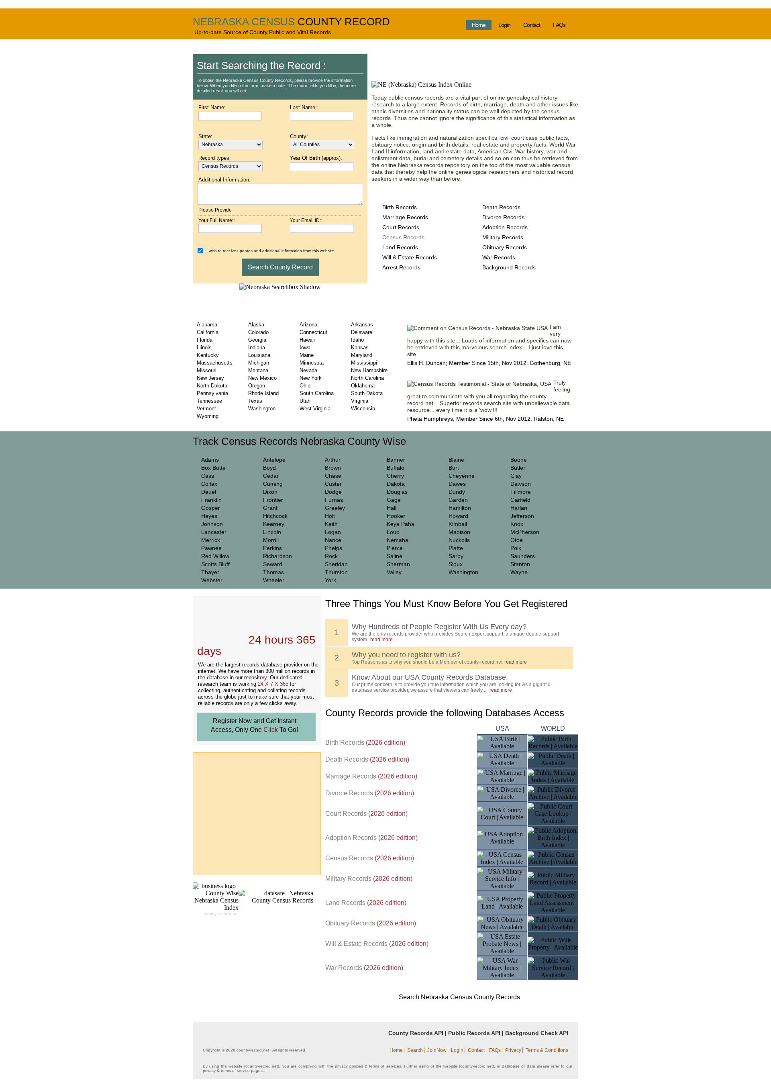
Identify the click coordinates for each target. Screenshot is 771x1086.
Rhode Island (263, 393)
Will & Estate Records (409, 257)
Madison (459, 532)
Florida (204, 340)
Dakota (396, 484)
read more (381, 639)
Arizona (308, 325)
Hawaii (307, 340)
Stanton (520, 564)
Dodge (333, 492)
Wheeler (273, 580)
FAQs (559, 25)
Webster (211, 580)
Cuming (273, 484)
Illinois (204, 347)
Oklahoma (363, 386)
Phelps (333, 548)
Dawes (457, 484)
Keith (331, 524)
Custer (333, 484)
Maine (307, 355)
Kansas (360, 347)
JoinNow (437, 1050)
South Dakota (367, 393)
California (207, 332)
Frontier (273, 500)
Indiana (256, 347)
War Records (498, 257)
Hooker (396, 516)
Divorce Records (503, 217)
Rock (331, 556)
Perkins (272, 548)
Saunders (522, 556)
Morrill (271, 540)
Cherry (395, 476)
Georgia (257, 340)
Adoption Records (505, 227)
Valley (394, 572)
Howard (458, 516)
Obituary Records (504, 247)
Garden (458, 500)
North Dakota (212, 386)
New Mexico (262, 378)
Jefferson (522, 516)
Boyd (269, 468)
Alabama (207, 325)
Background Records (509, 267)
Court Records (400, 227)
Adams (210, 459)
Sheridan (336, 564)
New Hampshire (369, 370)
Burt (454, 468)
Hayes (209, 516)
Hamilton (460, 508)
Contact (531, 25)
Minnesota (312, 363)
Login (504, 25)
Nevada (308, 370)
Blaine (456, 459)
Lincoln (272, 532)
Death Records (501, 207)
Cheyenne (462, 476)
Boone (518, 459)
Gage (394, 500)
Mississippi (364, 363)
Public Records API (474, 1033)
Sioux (456, 564)
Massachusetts (215, 363)
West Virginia (315, 408)
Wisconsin (363, 408)
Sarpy (456, 556)
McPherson (524, 532)
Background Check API (536, 1033)
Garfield (520, 500)
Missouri (206, 370)
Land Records (400, 247)
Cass (207, 476)
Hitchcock (275, 516)
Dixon (270, 492)
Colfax (209, 484)
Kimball (458, 524)
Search (415, 1050)
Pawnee (211, 548)
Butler (517, 468)
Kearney (273, 524)
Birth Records (399, 207)
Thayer (210, 572)
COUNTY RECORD (344, 22)
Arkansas (362, 325)
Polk (515, 548)
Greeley (335, 508)
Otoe (516, 540)
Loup (393, 532)
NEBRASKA (221, 22)
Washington (261, 408)
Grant (270, 508)
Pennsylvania (212, 393)
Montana (258, 370)
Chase (333, 476)
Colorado (258, 332)
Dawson (520, 484)
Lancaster (213, 532)
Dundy (457, 492)
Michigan (258, 363)
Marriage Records (405, 217)
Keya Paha (400, 524)
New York (311, 378)
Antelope (274, 459)
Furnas (334, 500)
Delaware (361, 332)
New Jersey (210, 378)
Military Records (502, 237)
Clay (516, 476)
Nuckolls (459, 540)
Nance (333, 540)
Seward (272, 564)
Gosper (210, 508)
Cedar (271, 476)
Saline (394, 556)
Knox (516, 524)
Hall (391, 508)
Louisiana (259, 355)
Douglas (397, 492)
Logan (333, 532)
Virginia (359, 401)
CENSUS (273, 22)
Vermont (206, 408)
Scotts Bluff (215, 564)
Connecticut (313, 332)
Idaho (357, 340)
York (330, 580)
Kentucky (208, 355)
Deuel (208, 492)
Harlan (518, 508)
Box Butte (213, 468)
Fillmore (520, 492)
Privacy (513, 1050)
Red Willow (215, 556)
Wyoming (207, 416)
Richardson (277, 556)
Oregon (256, 386)
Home (478, 25)
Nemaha (397, 540)
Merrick (210, 540)
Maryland (361, 355)
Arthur (333, 459)
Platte (456, 548)
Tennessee (209, 401)
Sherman (398, 564)
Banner (396, 459)
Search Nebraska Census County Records (459, 997)
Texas (255, 401)
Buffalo (395, 468)
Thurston (336, 572)
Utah (305, 401)
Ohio (305, 386)
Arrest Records (401, 267)
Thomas (273, 572)
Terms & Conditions (547, 1050)
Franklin (211, 500)
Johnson (212, 524)
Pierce (395, 548)
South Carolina (317, 393)
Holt (330, 516)
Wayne (519, 572)
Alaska (256, 325)
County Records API (415, 1033)
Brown (333, 468)
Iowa (305, 347)
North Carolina (367, 378)
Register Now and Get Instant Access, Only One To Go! (254, 725)
